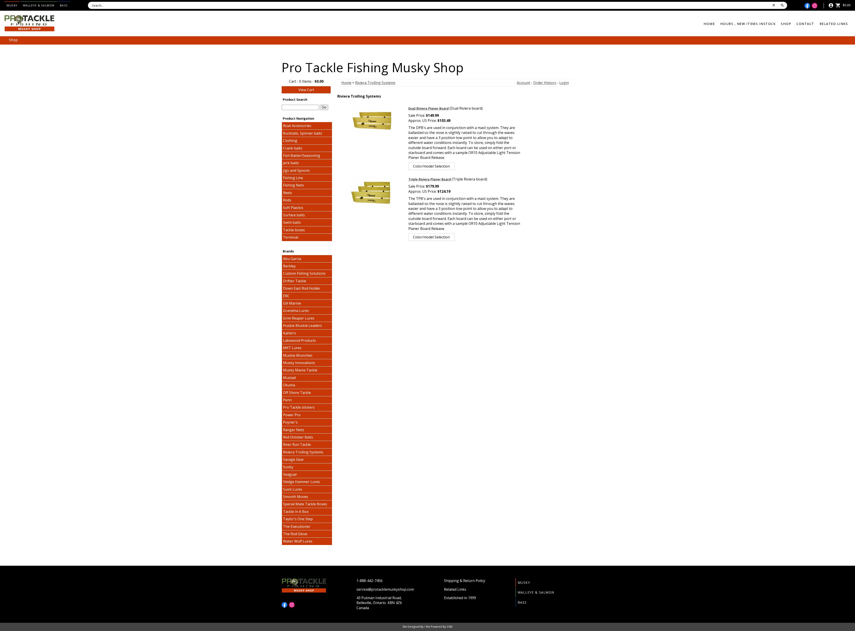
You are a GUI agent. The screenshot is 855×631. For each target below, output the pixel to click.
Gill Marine (292, 303)
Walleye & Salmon (39, 5)
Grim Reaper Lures (298, 318)
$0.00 (846, 5)
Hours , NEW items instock (748, 24)
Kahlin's (289, 333)
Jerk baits (291, 162)
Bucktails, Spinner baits (302, 133)
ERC (286, 295)
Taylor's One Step (298, 518)
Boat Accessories (297, 125)
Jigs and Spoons (296, 170)
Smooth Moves (295, 496)
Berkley (289, 266)
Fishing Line (293, 177)
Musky (12, 5)
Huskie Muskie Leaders (302, 325)
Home (709, 24)
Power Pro (292, 414)
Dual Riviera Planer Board (428, 108)
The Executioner (296, 526)
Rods (287, 200)
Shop (786, 24)
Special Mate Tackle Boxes (305, 504)
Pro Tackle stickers (299, 407)
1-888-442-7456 (369, 580)
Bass (64, 5)
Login (564, 82)
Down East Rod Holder (301, 288)
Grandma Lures (296, 310)
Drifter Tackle (294, 281)
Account (523, 82)
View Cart (306, 89)
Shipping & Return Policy (464, 580)
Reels (287, 192)
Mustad (289, 377)
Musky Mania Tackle (300, 370)
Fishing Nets (293, 185)
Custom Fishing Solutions (304, 273)
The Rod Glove (295, 533)
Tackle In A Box (296, 511)
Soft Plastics (293, 207)
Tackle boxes (294, 229)
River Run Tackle (297, 444)
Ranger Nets (293, 429)
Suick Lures (292, 489)
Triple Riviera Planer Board (429, 179)
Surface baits (294, 215)
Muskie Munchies (297, 355)
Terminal (290, 237)
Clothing (290, 140)
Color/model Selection (431, 166)
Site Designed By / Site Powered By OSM (427, 627)
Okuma (289, 385)
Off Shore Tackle (297, 392)
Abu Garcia (292, 258)
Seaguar (290, 474)
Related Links (834, 24)
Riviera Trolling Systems (303, 452)
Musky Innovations (299, 362)
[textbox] (300, 107)
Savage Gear (293, 459)
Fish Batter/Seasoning (301, 155)
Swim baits (292, 222)
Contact (805, 24)
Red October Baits (298, 437)
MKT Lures (292, 347)
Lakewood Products (299, 340)
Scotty (288, 467)
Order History (544, 82)
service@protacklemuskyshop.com (385, 589)
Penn (287, 399)
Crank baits (292, 148)
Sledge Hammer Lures (301, 481)
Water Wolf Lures (297, 541)
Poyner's (290, 422)
